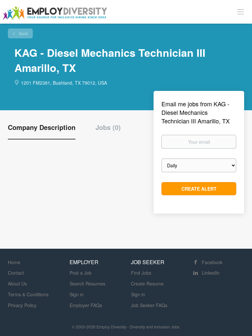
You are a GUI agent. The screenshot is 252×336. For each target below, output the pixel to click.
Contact (16, 272)
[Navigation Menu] (240, 11)
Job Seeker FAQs (149, 305)
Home (14, 262)
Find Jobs (141, 272)
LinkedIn (211, 272)
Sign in (77, 294)
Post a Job (81, 272)
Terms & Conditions (28, 294)
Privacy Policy (22, 305)
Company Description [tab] (41, 127)
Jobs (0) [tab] (108, 127)
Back (23, 33)
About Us (17, 283)
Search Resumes (87, 283)
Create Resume (147, 283)
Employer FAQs (86, 305)
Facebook (212, 262)
